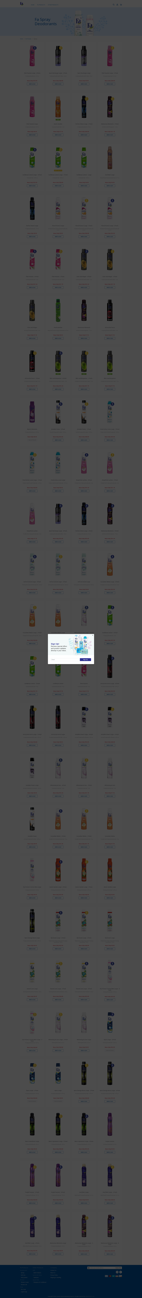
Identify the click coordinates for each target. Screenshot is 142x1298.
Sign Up (85, 659)
